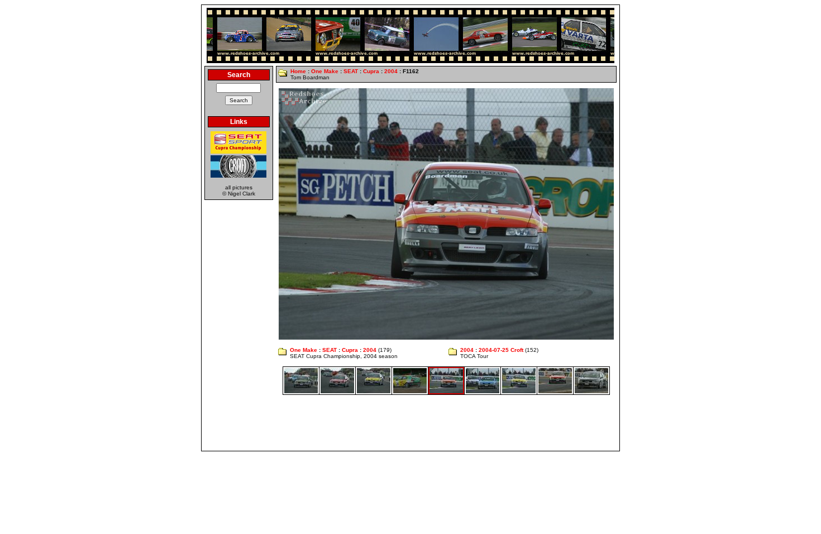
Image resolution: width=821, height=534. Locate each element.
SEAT (350, 71)
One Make (324, 71)
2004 (391, 71)
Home (298, 71)
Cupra (371, 71)
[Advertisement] (410, 423)
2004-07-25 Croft (501, 350)
